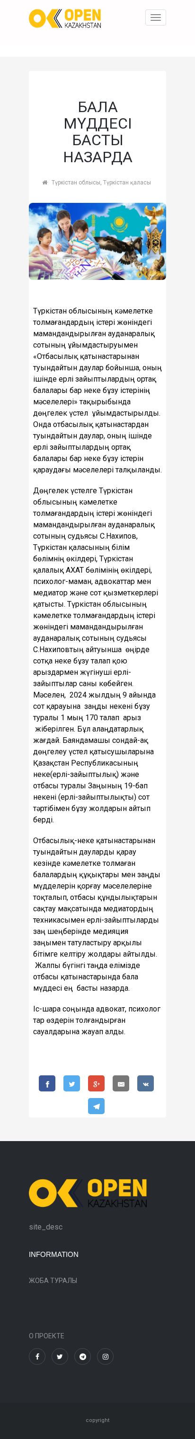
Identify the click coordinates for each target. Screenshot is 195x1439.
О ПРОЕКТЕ (46, 1336)
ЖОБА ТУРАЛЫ (53, 1280)
